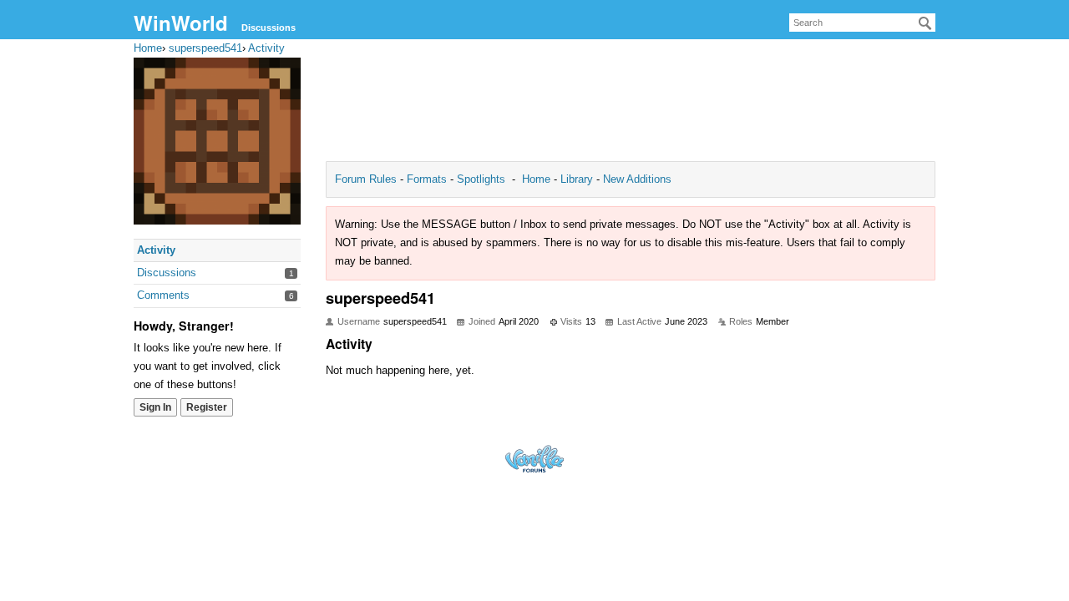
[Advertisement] (630, 105)
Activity (156, 250)
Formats (426, 179)
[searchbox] (862, 22)
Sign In (155, 407)
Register (206, 407)
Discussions (268, 28)
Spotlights (481, 179)
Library (576, 179)
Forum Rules (367, 179)
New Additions (635, 179)
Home (538, 179)
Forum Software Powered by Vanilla (534, 458)
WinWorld (181, 22)
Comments (163, 295)
